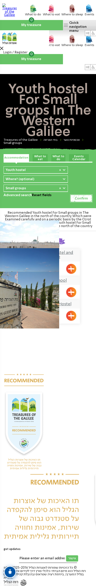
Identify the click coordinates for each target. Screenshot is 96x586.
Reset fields (41, 195)
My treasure (31, 23)
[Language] (88, 67)
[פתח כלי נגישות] (10, 572)
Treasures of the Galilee (21, 139)
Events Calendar (79, 158)
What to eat (40, 158)
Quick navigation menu (78, 25)
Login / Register (15, 52)
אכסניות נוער (71, 139)
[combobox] (36, 170)
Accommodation (16, 157)
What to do (58, 158)
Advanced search (18, 195)
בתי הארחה (51, 139)
